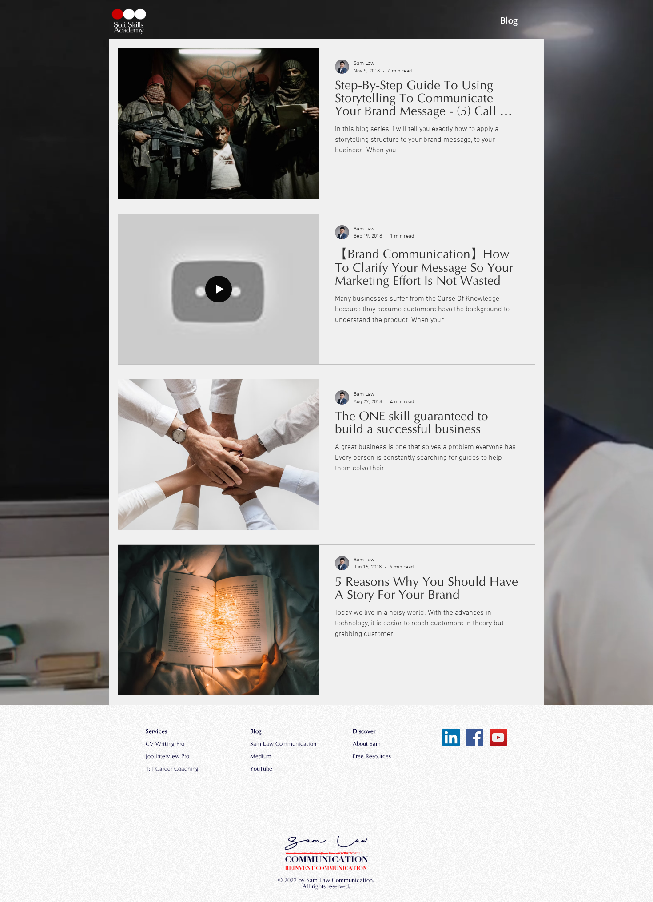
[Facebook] (474, 737)
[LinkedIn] (451, 737)
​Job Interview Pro (167, 757)
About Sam (367, 744)
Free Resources (372, 757)
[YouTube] (498, 737)
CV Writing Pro (165, 744)
